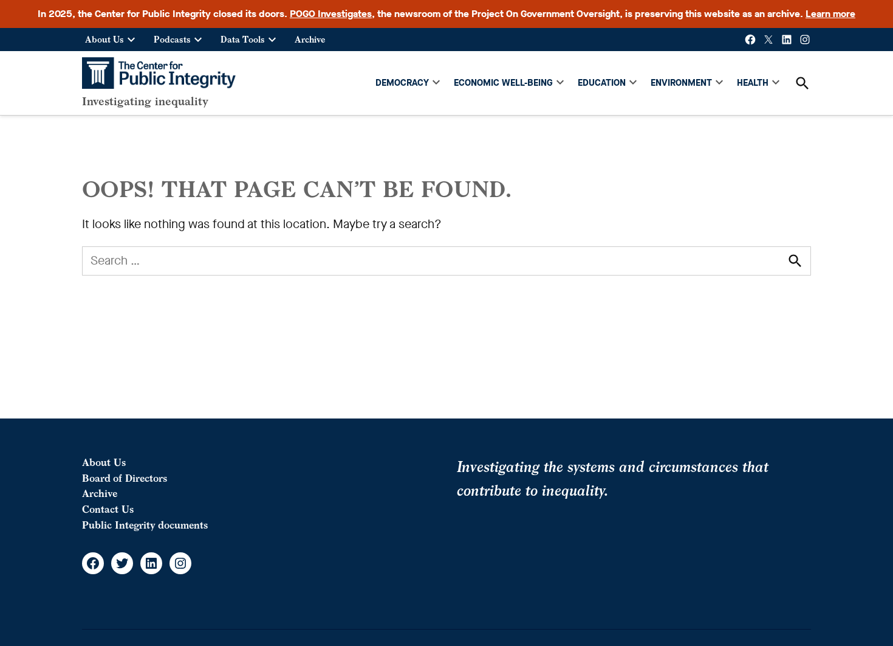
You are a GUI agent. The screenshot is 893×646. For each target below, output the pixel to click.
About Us (104, 39)
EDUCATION (602, 83)
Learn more (830, 13)
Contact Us (108, 509)
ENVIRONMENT (681, 83)
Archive (310, 39)
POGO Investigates (331, 13)
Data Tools (243, 39)
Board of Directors (124, 478)
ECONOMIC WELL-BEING (503, 83)
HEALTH (752, 83)
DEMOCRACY (402, 83)
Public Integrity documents (145, 525)
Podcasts (172, 39)
